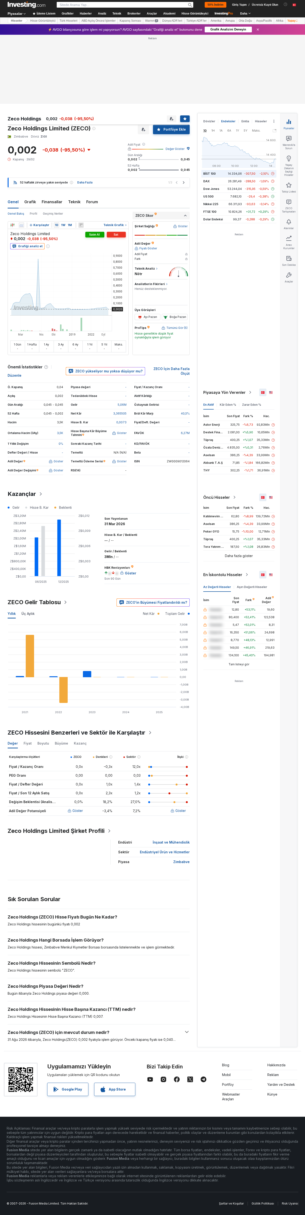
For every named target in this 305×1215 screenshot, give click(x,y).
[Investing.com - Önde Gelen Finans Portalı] (26, 4)
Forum (92, 201)
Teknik (74, 201)
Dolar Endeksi (213, 219)
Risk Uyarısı (290, 1203)
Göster (77, 811)
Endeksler (228, 121)
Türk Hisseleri (68, 20)
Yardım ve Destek (281, 1084)
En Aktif (208, 404)
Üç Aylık (28, 614)
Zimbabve (181, 862)
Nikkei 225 (210, 204)
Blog (225, 1065)
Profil (33, 213)
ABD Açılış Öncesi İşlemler (98, 20)
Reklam (273, 1075)
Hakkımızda (276, 1065)
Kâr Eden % (228, 404)
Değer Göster (175, 149)
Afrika (279, 20)
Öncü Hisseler (216, 497)
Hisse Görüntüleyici (195, 13)
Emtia (245, 121)
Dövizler (209, 121)
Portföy (228, 1084)
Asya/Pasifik (264, 20)
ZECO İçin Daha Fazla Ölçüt (171, 371)
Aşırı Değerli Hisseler (252, 587)
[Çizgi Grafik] (21, 225)
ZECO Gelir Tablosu (34, 602)
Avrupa (230, 20)
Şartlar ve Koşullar (231, 1203)
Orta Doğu (245, 20)
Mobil (226, 1075)
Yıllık (12, 614)
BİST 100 (209, 173)
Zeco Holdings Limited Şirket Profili (56, 830)
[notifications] (285, 4)
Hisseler (16, 20)
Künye (272, 1094)
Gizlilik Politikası (263, 1203)
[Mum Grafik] (12, 225)
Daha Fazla (84, 182)
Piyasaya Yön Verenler (224, 392)
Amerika (216, 20)
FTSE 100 (209, 211)
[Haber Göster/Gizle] (81, 225)
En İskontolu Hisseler (222, 574)
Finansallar (52, 201)
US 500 (208, 196)
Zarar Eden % (251, 404)
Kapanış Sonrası (130, 20)
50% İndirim (216, 4)
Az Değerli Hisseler (217, 587)
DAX (206, 181)
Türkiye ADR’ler (196, 20)
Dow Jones (211, 189)
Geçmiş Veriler (53, 213)
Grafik (30, 201)
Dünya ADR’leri (172, 20)
